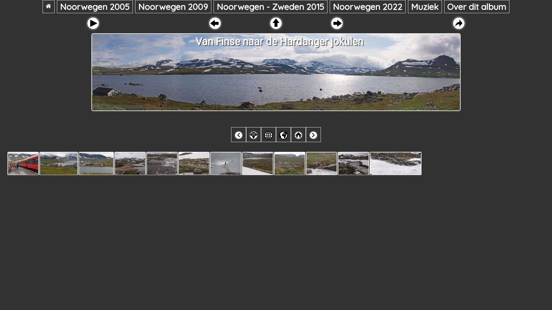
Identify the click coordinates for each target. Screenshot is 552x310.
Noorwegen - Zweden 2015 (270, 6)
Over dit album (476, 6)
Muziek (425, 6)
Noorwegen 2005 (95, 6)
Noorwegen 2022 (367, 6)
